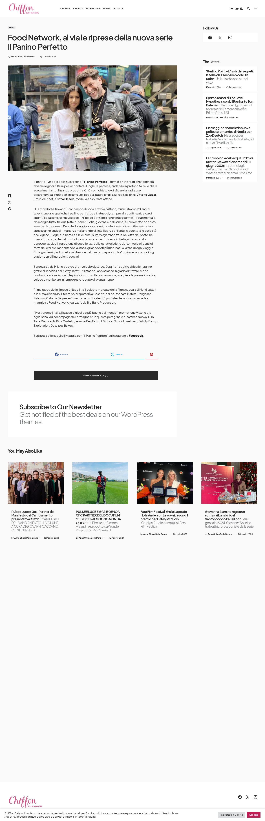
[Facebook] (210, 37)
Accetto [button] (253, 814)
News (11, 27)
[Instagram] (230, 37)
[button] (236, 9)
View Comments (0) (95, 375)
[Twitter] (220, 37)
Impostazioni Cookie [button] (231, 814)
